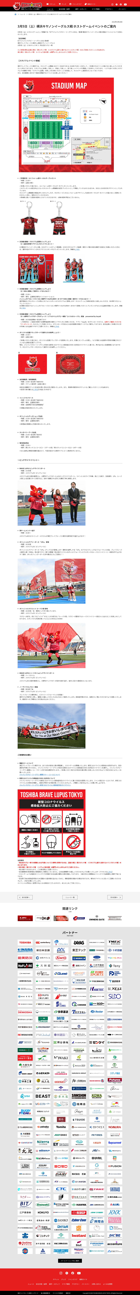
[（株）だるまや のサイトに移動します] (78, 1071)
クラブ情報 (95, 9)
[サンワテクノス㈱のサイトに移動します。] (96, 1195)
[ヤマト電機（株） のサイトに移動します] (43, 1087)
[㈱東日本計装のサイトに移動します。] (114, 1211)
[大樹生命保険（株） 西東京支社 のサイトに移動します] (25, 1064)
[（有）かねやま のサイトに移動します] (60, 1079)
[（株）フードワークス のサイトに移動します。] (114, 972)
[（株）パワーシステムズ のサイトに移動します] (60, 1064)
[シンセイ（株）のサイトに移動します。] (43, 1156)
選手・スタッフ (80, 9)
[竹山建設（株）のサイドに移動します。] (25, 1125)
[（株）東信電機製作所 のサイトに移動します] (96, 1064)
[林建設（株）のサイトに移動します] (60, 1033)
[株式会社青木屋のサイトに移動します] (60, 1094)
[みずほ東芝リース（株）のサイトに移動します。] (114, 1010)
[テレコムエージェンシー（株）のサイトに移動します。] (114, 1149)
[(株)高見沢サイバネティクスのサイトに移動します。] (60, 1249)
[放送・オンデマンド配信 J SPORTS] (78, 917)
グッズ (64, 4)
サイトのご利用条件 (58, 1293)
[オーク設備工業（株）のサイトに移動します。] (43, 979)
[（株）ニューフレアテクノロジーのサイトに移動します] (25, 964)
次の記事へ (114, 897)
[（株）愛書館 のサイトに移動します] (25, 1056)
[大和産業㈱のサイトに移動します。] (60, 1226)
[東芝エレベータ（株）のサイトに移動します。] (60, 964)
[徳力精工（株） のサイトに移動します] (60, 1087)
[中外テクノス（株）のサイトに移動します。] (43, 956)
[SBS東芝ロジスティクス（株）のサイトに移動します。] (25, 1002)
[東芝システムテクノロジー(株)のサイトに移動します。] (43, 1164)
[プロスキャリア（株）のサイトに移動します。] (43, 1018)
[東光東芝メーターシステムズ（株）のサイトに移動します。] (78, 995)
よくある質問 (107, 1284)
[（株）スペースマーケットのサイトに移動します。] (43, 1025)
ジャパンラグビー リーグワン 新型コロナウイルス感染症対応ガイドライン (45, 785)
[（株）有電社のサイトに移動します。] (25, 995)
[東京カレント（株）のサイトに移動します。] (43, 1002)
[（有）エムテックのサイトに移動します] (43, 1110)
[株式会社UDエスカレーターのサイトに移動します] (43, 1102)
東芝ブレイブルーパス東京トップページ (28, 1293)
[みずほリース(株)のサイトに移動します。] (78, 1249)
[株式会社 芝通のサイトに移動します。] (78, 1172)
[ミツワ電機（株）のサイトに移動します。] (43, 1149)
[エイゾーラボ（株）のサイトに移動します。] (25, 1164)
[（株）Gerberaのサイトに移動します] (60, 1110)
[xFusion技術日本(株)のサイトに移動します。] (114, 1164)
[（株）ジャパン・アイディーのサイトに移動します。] (78, 1041)
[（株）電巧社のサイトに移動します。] (25, 1010)
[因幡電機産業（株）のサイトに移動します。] (25, 948)
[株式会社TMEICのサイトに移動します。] (114, 941)
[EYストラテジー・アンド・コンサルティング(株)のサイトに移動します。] (60, 1141)
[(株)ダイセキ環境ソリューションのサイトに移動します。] (43, 1203)
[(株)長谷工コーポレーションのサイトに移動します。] (96, 1234)
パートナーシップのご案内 (70, 1261)
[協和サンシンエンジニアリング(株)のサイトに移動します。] (60, 1211)
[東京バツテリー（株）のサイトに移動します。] (43, 972)
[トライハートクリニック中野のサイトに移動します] (60, 1102)
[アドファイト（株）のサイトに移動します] (78, 1110)
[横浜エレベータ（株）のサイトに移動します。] (43, 987)
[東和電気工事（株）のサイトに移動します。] (78, 956)
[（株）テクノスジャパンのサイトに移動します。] (25, 1195)
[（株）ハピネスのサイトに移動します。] (114, 987)
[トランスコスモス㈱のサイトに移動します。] (43, 1226)
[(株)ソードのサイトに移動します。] (60, 1164)
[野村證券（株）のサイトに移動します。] (114, 1125)
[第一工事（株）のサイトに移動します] (114, 1033)
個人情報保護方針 (45, 1293)
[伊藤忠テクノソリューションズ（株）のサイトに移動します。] (60, 1187)
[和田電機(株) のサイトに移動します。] (43, 1180)
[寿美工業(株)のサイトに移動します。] (25, 1172)
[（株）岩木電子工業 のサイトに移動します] (60, 1056)
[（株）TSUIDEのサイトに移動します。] (78, 1118)
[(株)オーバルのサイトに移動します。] (96, 1156)
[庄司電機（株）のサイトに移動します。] (78, 987)
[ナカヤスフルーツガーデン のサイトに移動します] (78, 1056)
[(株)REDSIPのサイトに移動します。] (78, 1211)
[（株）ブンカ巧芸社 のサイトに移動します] (78, 1079)
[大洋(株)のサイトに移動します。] (25, 1249)
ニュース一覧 (70, 897)
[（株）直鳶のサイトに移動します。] (96, 1118)
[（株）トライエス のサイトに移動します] (96, 1125)
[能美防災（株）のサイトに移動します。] (25, 956)
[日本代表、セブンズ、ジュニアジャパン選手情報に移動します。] (61, 917)
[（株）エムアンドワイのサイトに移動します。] (96, 1149)
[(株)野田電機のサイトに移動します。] (43, 1172)
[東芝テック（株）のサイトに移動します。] (78, 948)
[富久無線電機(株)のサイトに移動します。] (78, 1180)
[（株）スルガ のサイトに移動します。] (78, 1048)
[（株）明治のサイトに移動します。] (78, 941)
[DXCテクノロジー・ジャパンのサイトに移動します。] (78, 972)
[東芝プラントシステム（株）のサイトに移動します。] (60, 1025)
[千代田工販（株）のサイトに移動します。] (96, 979)
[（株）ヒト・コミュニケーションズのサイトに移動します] (25, 972)
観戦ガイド (91, 4)
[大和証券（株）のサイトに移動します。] (96, 1141)
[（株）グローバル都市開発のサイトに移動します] (96, 1102)
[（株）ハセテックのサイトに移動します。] (96, 987)
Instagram (112, 4)
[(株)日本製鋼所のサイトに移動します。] (96, 1211)
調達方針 (68, 1293)
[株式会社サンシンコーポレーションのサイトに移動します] (78, 1094)
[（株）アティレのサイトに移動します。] (114, 1118)
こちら (77, 249)
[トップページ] (27, 3)
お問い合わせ (96, 1284)
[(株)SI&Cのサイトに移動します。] (78, 1242)
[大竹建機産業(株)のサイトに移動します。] (96, 1187)
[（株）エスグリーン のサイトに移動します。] (114, 1048)
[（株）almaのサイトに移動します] (43, 1118)
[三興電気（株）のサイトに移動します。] (25, 979)
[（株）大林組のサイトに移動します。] (43, 964)
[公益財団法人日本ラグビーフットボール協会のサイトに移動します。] (25, 917)
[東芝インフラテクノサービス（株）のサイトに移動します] (60, 1048)
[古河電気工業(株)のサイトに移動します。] (96, 1242)
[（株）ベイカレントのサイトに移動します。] (114, 1141)
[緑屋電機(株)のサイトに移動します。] (60, 1234)
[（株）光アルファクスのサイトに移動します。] (60, 948)
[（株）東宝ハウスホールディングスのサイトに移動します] (78, 1087)
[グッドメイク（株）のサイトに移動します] (25, 1110)
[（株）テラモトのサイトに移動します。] (78, 1010)
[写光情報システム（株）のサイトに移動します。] (78, 1025)
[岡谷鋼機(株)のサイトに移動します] (60, 1041)
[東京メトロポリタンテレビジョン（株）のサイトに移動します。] (114, 956)
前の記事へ (26, 897)
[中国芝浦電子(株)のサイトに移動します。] (96, 1180)
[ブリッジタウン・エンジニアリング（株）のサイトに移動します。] (25, 1156)
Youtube (125, 4)
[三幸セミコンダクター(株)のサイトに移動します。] (60, 1218)
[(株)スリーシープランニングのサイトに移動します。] (60, 1149)
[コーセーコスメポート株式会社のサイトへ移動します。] (96, 1110)
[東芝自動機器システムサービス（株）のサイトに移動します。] (78, 1018)
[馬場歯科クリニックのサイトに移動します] (114, 1094)
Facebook (121, 4)
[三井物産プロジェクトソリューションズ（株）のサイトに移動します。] (43, 1187)
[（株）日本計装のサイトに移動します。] (25, 1033)
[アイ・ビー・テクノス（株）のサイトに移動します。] (60, 1002)
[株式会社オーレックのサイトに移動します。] (60, 1133)
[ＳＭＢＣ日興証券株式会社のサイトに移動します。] (78, 1149)
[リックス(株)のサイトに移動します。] (60, 1180)
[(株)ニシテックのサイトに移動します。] (43, 1234)
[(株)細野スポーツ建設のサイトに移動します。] (25, 1218)
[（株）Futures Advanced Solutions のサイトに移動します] (114, 1079)
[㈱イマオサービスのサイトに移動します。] (60, 1195)
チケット (52, 4)
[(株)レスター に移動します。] (96, 1010)
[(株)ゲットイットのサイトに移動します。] (96, 1164)
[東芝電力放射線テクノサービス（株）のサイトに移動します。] (96, 941)
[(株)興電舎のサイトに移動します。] (96, 1218)
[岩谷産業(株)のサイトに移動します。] (78, 1234)
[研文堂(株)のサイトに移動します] (25, 1048)
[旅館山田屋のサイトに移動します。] (60, 1118)
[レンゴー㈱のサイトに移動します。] (114, 1203)
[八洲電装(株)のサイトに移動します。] (25, 1242)
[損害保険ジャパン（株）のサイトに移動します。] (78, 964)
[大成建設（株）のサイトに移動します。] (25, 1133)
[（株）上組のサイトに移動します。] (25, 1141)
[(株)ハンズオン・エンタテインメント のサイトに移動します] (114, 1056)
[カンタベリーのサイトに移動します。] (43, 941)
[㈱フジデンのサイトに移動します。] (43, 1195)
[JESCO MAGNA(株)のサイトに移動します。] (114, 1172)
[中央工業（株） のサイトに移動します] (25, 1079)
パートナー (122, 9)
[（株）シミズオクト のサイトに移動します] (43, 1071)
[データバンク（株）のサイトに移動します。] (43, 1133)
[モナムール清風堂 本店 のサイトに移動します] (96, 1048)
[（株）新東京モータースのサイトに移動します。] (60, 979)
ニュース (50, 9)
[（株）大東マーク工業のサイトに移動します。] (60, 1018)
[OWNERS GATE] (96, 917)
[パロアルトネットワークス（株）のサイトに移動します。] (43, 1125)
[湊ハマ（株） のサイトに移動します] (25, 1087)
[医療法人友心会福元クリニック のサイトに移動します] (96, 1071)
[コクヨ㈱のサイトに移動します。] (43, 1211)
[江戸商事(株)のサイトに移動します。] (25, 1211)
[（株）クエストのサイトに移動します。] (60, 972)
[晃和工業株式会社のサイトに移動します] (96, 1094)
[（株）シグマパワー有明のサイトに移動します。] (96, 995)
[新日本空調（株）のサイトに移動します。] (43, 948)
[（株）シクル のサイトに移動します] (43, 1056)
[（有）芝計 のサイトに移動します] (78, 1064)
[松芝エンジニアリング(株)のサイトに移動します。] (25, 1187)
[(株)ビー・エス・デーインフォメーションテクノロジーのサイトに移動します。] (25, 1203)
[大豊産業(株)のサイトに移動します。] (78, 1164)
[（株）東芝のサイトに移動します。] (25, 941)
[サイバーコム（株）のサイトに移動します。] (78, 1218)
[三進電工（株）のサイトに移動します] (25, 1041)
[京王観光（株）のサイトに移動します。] (96, 972)
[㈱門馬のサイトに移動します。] (114, 1218)
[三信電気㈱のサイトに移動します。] (96, 1203)
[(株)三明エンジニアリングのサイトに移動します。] (114, 1249)
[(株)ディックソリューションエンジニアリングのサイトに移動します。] (114, 1234)
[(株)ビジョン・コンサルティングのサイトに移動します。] (114, 1226)
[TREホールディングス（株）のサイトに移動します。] (78, 1141)
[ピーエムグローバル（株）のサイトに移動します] (43, 1033)
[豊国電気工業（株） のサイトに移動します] (114, 1064)
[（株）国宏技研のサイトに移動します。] (78, 979)
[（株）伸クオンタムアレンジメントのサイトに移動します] (78, 1033)
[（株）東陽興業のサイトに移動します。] (78, 1002)
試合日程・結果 (64, 9)
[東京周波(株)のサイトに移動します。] (25, 1180)
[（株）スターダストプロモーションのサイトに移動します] (78, 1133)
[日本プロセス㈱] (78, 1195)
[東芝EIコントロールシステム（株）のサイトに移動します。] (114, 1002)
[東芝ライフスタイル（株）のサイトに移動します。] (114, 1133)
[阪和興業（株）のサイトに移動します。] (78, 1203)
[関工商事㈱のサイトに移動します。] (114, 1195)
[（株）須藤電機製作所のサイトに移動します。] (114, 995)
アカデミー (109, 9)
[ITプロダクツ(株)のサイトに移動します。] (114, 1156)
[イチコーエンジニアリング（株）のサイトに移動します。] (25, 987)
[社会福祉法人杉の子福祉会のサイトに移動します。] (60, 1156)
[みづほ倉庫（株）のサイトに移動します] (96, 1087)
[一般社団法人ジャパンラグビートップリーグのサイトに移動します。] (43, 917)
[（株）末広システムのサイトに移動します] (114, 1102)
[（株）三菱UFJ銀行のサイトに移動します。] (43, 995)
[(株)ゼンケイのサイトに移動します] (96, 1041)
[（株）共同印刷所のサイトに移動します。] (114, 1018)
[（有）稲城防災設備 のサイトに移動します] (96, 1056)
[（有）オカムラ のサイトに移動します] (60, 1071)
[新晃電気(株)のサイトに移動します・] (114, 1187)
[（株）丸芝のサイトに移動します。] (25, 1149)
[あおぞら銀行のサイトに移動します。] (78, 1187)
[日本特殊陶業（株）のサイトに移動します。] (43, 1141)
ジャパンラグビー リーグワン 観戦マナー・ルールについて (40, 774)
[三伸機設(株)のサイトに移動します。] (96, 1172)
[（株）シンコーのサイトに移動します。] (96, 1002)
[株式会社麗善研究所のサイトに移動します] (43, 1094)
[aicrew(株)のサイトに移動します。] (43, 1249)
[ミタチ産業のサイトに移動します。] (25, 1226)
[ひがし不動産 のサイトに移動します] (114, 1071)
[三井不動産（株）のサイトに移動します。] (96, 964)
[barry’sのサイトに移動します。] (96, 1025)
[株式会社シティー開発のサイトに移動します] (25, 1102)
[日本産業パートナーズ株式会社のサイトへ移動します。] (25, 1118)
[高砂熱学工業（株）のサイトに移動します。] (114, 979)
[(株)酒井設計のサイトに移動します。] (96, 1249)
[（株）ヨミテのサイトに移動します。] (60, 1125)
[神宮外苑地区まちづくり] (114, 917)
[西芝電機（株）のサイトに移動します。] (25, 1025)
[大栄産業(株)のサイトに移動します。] (60, 1172)
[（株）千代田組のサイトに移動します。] (114, 948)
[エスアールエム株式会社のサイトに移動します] (25, 1094)
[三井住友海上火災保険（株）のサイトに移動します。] (96, 948)
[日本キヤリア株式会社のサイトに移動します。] (96, 956)
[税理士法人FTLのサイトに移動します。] (78, 1156)
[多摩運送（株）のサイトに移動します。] (60, 1010)
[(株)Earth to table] (114, 1180)
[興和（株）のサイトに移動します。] (60, 956)
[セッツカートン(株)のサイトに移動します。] (60, 1203)
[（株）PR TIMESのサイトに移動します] (96, 1133)
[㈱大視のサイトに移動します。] (25, 1234)
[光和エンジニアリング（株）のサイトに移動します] (43, 1041)
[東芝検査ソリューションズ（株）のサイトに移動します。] (96, 1018)
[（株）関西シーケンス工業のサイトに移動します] (96, 1033)
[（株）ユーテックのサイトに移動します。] (60, 995)
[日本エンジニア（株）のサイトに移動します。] (114, 1025)
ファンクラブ (76, 4)
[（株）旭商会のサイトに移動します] (78, 1102)
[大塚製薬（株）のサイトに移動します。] (60, 941)
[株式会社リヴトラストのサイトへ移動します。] (114, 1110)
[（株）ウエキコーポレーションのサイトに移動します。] (43, 1010)
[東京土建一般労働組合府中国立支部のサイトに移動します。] (78, 1125)
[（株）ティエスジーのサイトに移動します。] (60, 987)
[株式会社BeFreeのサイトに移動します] (114, 1087)
